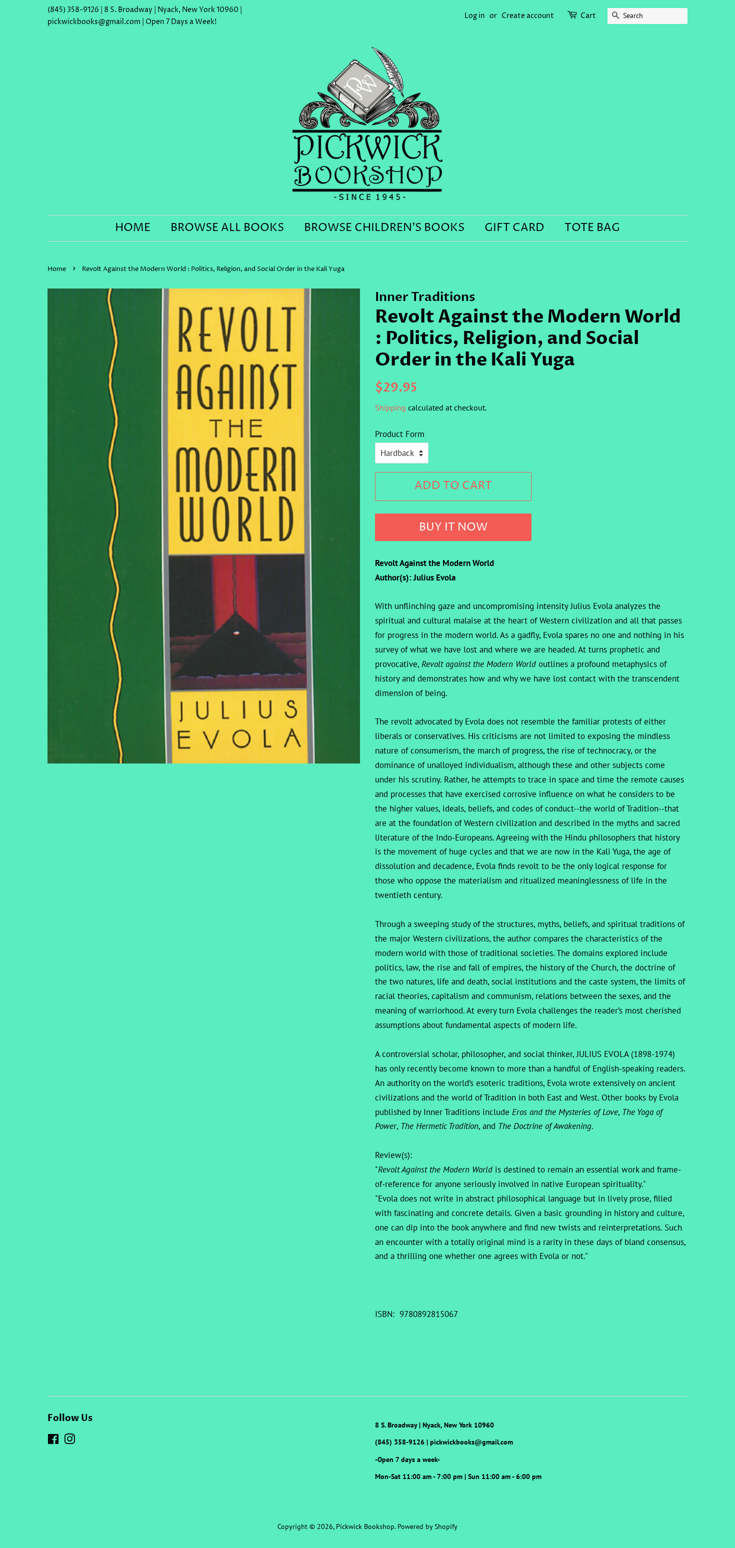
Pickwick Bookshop (365, 1526)
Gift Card (514, 228)
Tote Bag (592, 228)
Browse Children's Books (384, 228)
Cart (588, 15)
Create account (528, 15)
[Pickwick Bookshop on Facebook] (53, 1441)
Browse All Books (227, 228)
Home (132, 228)
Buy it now (453, 527)
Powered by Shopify (428, 1526)
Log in (474, 15)
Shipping (390, 407)
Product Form (399, 434)
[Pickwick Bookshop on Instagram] (69, 1441)
